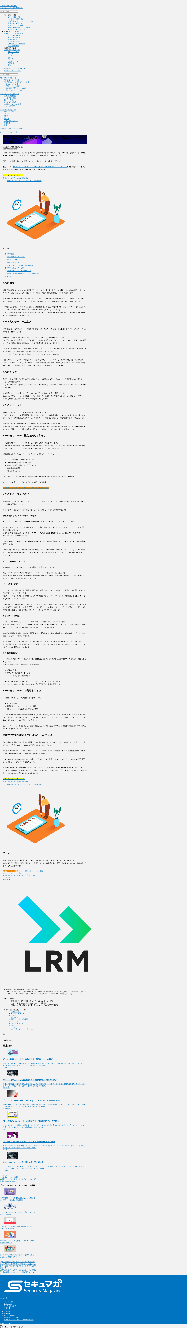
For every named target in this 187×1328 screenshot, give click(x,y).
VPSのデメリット (13, 262)
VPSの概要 (10, 254)
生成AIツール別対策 (15, 23)
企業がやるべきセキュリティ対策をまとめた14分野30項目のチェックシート (40, 167)
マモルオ (7, 1308)
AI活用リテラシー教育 (15, 25)
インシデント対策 (14, 37)
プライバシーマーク (18, 1017)
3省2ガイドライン (17, 1023)
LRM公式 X (4, 1298)
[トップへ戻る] (1, 1325)
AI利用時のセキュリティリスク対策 (20, 21)
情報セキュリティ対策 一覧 (13, 33)
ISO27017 (11, 53)
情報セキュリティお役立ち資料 (15, 69)
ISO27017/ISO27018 (17, 1013)
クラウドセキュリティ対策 (12, 873)
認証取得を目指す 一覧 (12, 50)
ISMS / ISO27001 (13, 52)
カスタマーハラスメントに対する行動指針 (19, 1320)
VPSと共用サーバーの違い (16, 257)
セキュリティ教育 (14, 42)
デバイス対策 (12, 39)
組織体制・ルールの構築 (16, 44)
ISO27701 (11, 55)
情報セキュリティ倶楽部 (19, 1019)
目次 (4, 249)
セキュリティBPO (17, 1021)
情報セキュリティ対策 (10, 871)
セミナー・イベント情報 (12, 71)
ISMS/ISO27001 (16, 1012)
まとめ (9, 276)
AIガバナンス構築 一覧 (12, 17)
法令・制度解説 (13, 46)
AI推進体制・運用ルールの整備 (19, 27)
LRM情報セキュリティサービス (22, 1029)
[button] (18, 879)
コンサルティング (10, 1306)
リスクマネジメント (15, 61)
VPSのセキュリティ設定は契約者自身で (21, 265)
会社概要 (7, 1313)
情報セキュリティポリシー (13, 1318)
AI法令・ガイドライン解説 (17, 29)
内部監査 (11, 63)
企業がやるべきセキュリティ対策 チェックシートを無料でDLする (26, 488)
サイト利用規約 (9, 1315)
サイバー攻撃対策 (14, 35)
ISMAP (13, 1025)
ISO (9, 57)
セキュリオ (14, 1027)
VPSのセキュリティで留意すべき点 (19, 271)
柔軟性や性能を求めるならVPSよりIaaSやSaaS (23, 273)
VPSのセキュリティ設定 (15, 268)
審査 (9, 65)
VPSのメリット (12, 259)
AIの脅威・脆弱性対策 (15, 19)
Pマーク (10, 59)
